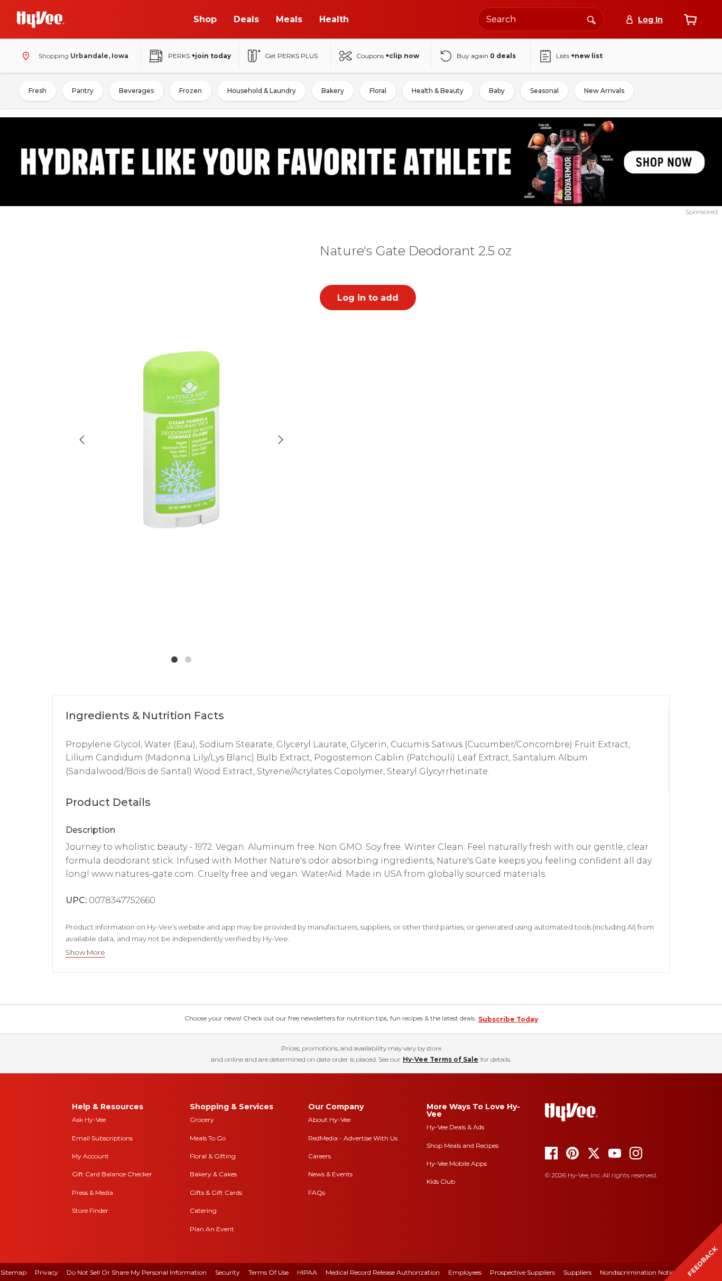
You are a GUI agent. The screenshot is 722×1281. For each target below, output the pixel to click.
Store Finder (90, 1210)
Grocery (202, 1120)
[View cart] (690, 19)
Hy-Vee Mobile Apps (457, 1163)
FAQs (316, 1192)
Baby (497, 91)
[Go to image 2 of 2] (188, 659)
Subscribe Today (508, 1019)
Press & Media (92, 1192)
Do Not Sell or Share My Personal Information (137, 1272)
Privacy (46, 1272)
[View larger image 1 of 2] (181, 439)
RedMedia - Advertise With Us (352, 1138)
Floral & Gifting (213, 1156)
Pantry (83, 91)
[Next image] (280, 439)
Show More (85, 953)
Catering (203, 1210)
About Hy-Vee (329, 1120)
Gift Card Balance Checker (112, 1174)
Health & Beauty (438, 91)
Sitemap (13, 1272)
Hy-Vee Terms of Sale (440, 1059)
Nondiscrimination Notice (638, 1272)
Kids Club (441, 1181)
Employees (465, 1272)
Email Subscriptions (102, 1138)
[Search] (591, 19)
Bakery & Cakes (213, 1174)
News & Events (330, 1174)
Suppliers (577, 1272)
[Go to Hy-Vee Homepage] (40, 19)
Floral (377, 91)
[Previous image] (82, 439)
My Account (90, 1156)
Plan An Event (212, 1229)
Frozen (190, 91)
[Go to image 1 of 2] (174, 659)
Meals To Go (208, 1138)
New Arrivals (604, 91)
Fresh (38, 91)
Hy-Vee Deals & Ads (455, 1127)
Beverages (136, 91)
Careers (319, 1156)
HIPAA (307, 1272)
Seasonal (544, 91)
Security (227, 1272)
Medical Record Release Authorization (383, 1272)
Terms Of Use (268, 1272)
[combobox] (540, 19)
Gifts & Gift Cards (216, 1192)
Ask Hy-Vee (89, 1120)
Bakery (332, 91)
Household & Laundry (261, 91)
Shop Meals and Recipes (462, 1145)
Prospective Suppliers (522, 1272)
